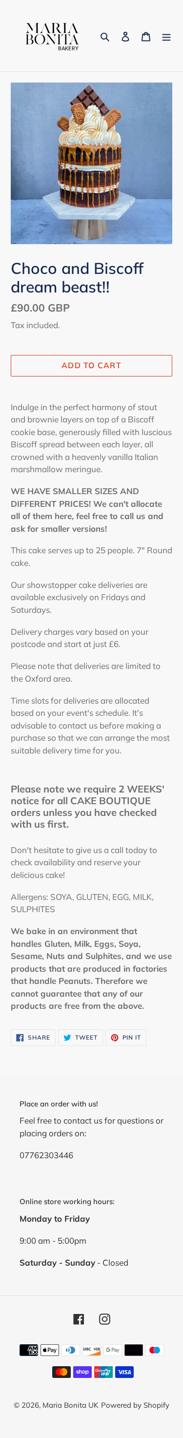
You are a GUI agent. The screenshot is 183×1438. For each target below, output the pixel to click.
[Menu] (166, 35)
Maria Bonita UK (70, 1405)
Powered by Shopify (135, 1405)
